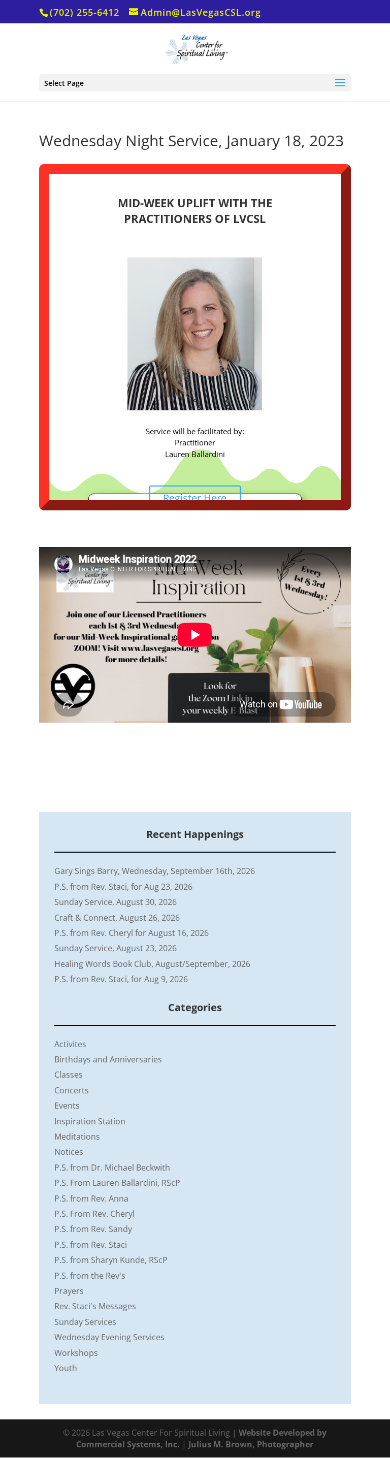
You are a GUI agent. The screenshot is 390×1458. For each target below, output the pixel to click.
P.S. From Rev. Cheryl (94, 1213)
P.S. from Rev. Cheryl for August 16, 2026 (131, 932)
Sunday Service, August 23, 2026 (115, 948)
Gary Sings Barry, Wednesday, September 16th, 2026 (154, 871)
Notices (68, 1151)
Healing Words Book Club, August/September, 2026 (152, 963)
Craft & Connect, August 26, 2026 (117, 917)
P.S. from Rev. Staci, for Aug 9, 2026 (121, 979)
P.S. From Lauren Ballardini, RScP (117, 1182)
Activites (70, 1044)
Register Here (194, 498)
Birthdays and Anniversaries (108, 1059)
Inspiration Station (89, 1121)
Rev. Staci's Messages (95, 1306)
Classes (68, 1074)
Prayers (69, 1291)
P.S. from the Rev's (89, 1275)
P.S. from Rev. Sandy (93, 1229)
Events (67, 1105)
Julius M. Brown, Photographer (250, 1444)
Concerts (71, 1090)
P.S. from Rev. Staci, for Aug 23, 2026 (123, 886)
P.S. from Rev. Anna (91, 1198)
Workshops (76, 1352)
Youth (65, 1368)
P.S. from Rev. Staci (90, 1244)
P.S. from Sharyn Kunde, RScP (111, 1260)
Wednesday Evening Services (109, 1337)
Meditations (77, 1136)
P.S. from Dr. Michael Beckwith (112, 1167)
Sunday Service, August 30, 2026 (115, 902)
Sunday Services (85, 1321)
